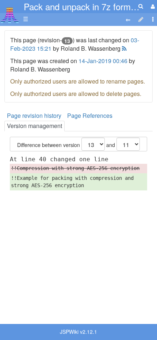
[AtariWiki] (9, 13)
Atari (9, 15)
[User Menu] (152, 6)
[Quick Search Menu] (141, 6)
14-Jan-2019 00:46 (102, 61)
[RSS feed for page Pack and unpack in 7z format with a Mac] (123, 48)
